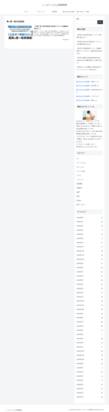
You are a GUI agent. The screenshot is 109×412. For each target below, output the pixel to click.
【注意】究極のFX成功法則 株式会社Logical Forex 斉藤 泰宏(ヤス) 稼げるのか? (89, 60)
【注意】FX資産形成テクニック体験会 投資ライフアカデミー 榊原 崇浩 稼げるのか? (89, 51)
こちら (85, 147)
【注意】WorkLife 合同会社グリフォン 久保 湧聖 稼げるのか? (89, 43)
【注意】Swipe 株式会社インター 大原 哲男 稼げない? (89, 36)
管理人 (93, 81)
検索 (77, 19)
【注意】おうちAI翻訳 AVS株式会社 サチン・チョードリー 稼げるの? (89, 68)
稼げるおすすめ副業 (82, 81)
